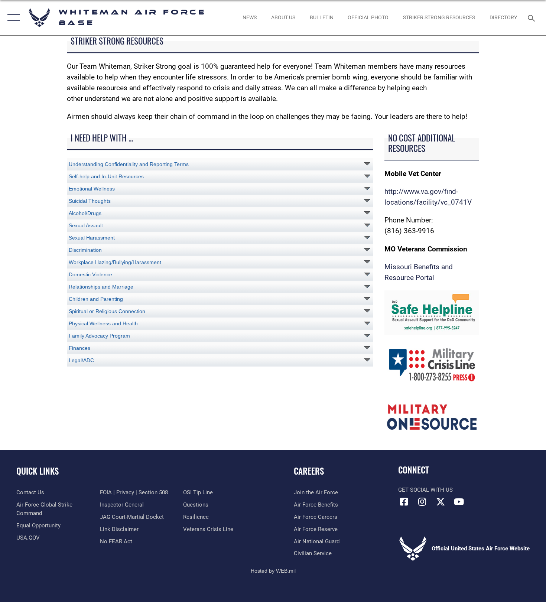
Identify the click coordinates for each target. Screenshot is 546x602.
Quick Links (37, 471)
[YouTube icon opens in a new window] (458, 501)
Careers (309, 471)
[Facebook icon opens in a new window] (403, 501)
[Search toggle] (532, 17)
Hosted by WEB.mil (273, 571)
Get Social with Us (425, 490)
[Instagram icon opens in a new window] (422, 501)
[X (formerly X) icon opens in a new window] (440, 501)
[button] (12, 17)
